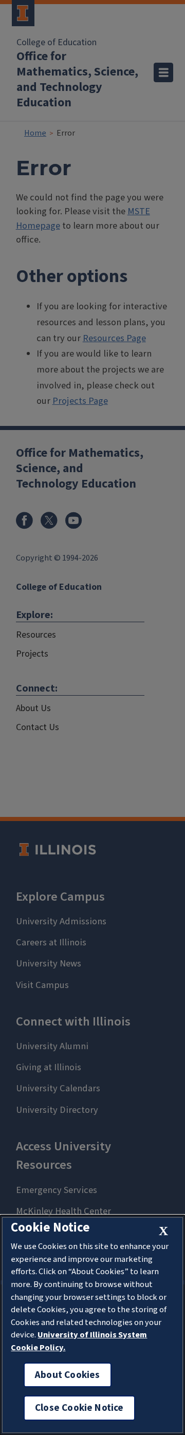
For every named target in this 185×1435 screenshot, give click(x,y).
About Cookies (67, 1375)
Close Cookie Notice (79, 1408)
